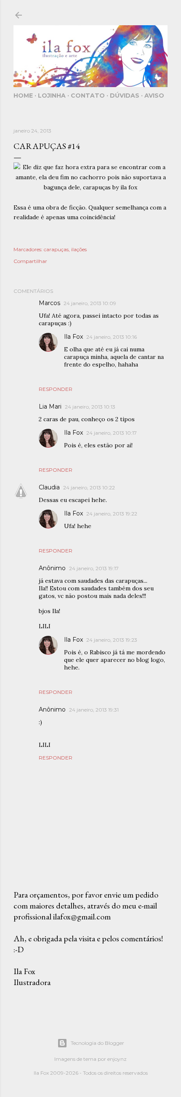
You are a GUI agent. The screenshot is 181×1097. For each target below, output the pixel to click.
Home (23, 95)
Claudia (49, 487)
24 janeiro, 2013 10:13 (90, 407)
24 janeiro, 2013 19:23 (111, 640)
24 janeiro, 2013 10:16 (111, 337)
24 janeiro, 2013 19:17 (94, 568)
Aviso (154, 95)
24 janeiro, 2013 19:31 (94, 710)
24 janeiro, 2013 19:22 (111, 513)
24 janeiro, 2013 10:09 (90, 303)
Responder (55, 389)
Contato (88, 95)
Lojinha (52, 95)
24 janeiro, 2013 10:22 (89, 487)
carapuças (56, 249)
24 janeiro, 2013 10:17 (111, 433)
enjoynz (117, 1059)
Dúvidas (124, 95)
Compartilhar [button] (30, 261)
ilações (79, 249)
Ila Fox (73, 336)
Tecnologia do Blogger (97, 1043)
